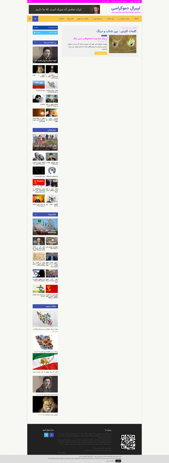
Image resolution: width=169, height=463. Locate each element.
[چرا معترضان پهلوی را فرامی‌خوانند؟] (52, 157)
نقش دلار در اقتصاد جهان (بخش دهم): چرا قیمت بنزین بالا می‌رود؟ (39, 248)
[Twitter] (46, 435)
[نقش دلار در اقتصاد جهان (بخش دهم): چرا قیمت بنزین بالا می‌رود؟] (39, 241)
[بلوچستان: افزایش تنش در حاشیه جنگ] (52, 241)
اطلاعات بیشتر (110, 461)
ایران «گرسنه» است (40, 176)
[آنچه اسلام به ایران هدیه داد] (45, 55)
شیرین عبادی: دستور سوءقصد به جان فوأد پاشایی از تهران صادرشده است (52, 264)
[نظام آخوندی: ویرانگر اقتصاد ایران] (45, 142)
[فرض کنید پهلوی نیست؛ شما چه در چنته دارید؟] (52, 273)
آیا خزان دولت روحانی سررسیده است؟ (39, 205)
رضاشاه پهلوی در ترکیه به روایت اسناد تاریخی (52, 105)
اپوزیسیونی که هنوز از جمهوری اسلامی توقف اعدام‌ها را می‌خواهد (52, 296)
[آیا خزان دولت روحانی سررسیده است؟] (39, 199)
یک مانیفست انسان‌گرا (52, 176)
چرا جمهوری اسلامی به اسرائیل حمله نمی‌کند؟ (39, 280)
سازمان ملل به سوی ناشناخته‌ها (45, 231)
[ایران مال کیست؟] (39, 85)
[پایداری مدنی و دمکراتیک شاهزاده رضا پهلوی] (52, 113)
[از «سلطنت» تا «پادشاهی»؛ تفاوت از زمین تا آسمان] (52, 69)
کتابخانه (61, 18)
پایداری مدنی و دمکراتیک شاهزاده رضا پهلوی (52, 119)
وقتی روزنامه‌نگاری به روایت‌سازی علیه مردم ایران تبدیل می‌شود (39, 190)
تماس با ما (105, 1)
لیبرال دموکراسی (125, 8)
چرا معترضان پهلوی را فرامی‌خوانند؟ (52, 163)
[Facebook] (51, 435)
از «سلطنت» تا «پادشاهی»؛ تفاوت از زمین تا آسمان (52, 76)
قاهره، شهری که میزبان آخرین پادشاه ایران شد (39, 163)
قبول (118, 461)
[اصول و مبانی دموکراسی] (39, 69)
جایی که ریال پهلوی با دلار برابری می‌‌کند (45, 372)
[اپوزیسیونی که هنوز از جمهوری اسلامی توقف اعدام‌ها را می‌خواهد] (52, 289)
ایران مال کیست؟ (40, 90)
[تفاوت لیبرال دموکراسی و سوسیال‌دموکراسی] (52, 85)
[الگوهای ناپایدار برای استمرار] (52, 199)
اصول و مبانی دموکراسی (39, 75)
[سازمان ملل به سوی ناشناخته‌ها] (45, 226)
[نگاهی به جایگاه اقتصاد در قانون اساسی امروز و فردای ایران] (39, 113)
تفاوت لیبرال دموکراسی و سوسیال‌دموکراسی (52, 91)
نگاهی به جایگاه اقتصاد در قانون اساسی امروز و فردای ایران (39, 119)
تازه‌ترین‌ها (70, 18)
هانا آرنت (42, 104)
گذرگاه (136, 18)
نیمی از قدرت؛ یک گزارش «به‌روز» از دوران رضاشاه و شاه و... (39, 263)
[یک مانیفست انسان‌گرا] (52, 171)
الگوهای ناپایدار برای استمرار (52, 205)
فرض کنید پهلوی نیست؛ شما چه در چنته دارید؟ (52, 280)
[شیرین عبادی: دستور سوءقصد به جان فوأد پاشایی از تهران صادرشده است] (52, 257)
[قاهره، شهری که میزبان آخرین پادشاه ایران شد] (39, 157)
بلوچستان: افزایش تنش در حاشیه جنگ (52, 247)
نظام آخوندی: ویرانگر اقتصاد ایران (45, 147)
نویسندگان (110, 18)
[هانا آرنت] (39, 99)
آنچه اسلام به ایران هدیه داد (45, 60)
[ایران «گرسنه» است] (39, 171)
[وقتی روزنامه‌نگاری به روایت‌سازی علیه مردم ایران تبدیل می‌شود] (39, 183)
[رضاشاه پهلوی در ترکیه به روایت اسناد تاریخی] (52, 99)
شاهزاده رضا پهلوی (83, 18)
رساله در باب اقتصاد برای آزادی (49, 352)
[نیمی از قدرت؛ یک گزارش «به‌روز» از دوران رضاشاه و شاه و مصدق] (39, 257)
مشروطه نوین (98, 18)
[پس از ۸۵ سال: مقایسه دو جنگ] (39, 289)
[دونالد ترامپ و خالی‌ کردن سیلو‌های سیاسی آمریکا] (52, 183)
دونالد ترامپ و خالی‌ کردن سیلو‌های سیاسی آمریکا (52, 190)
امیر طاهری (104, 35)
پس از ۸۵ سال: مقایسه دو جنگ (39, 295)
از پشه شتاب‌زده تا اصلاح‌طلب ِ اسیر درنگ (90, 38)
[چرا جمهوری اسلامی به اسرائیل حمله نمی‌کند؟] (39, 273)
